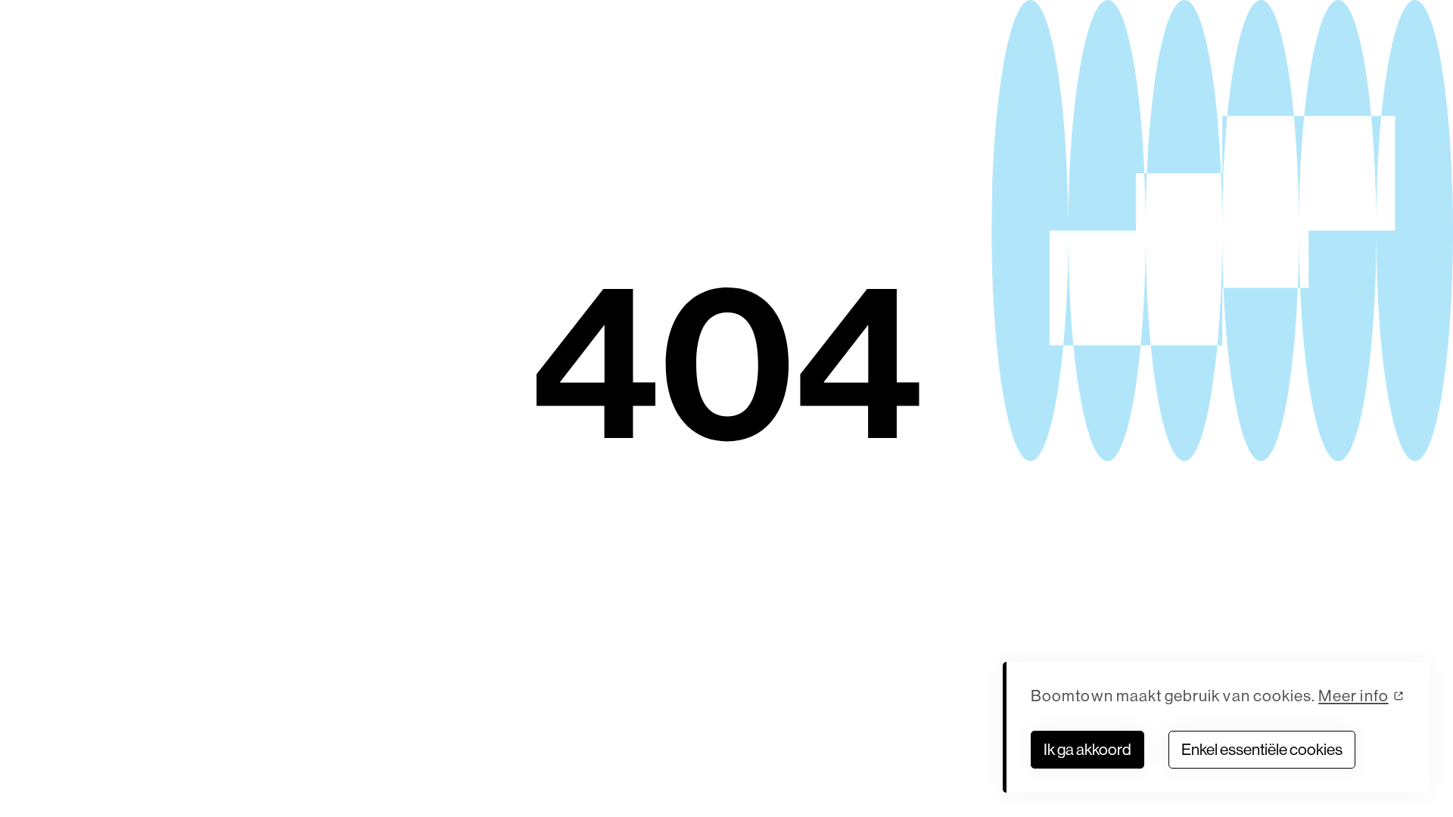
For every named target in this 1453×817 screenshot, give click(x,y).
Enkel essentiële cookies (1262, 749)
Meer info (1353, 696)
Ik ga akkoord (1087, 749)
